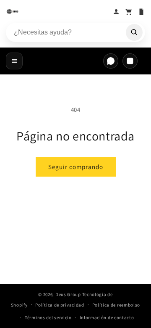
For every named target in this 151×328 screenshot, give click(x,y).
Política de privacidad (59, 305)
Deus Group (68, 294)
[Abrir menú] (14, 61)
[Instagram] (130, 61)
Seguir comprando (75, 167)
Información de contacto (107, 317)
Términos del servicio (48, 317)
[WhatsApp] (110, 61)
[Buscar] (134, 32)
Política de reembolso (116, 305)
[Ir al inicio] (57, 12)
